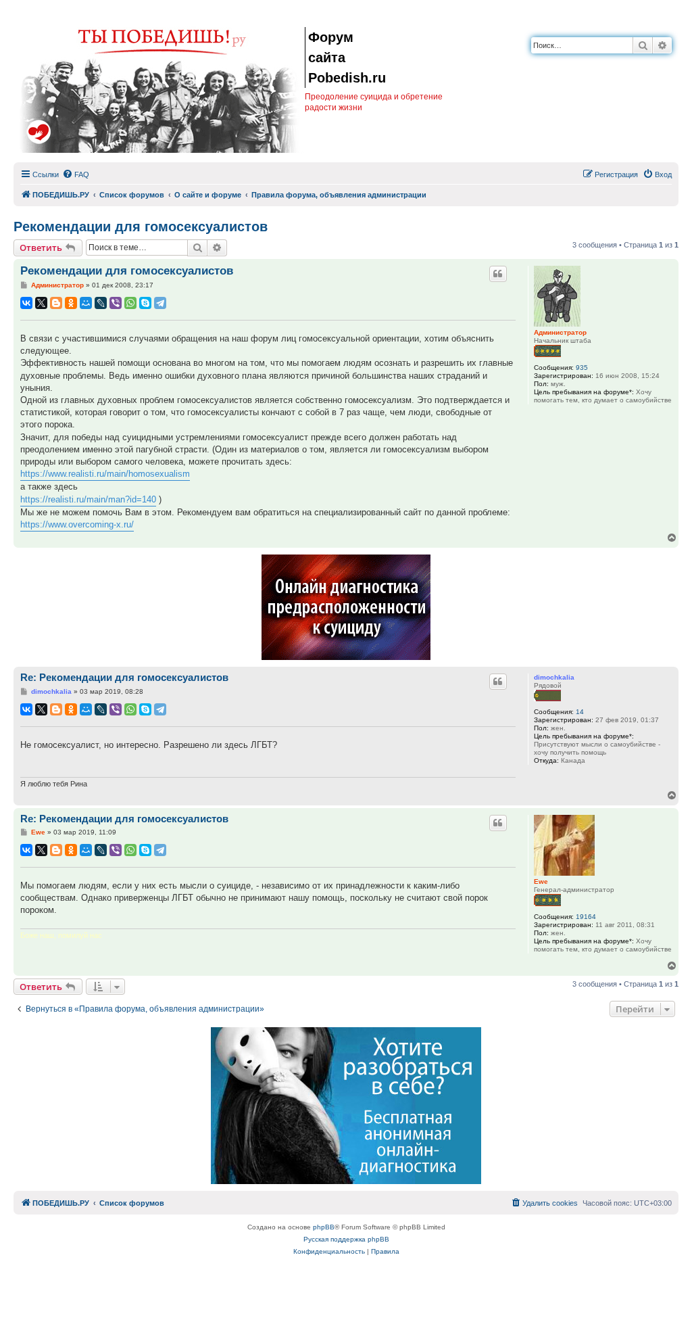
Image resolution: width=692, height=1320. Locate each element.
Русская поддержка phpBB (346, 1239)
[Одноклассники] (71, 303)
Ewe (541, 881)
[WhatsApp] (130, 303)
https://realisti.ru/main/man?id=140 (88, 499)
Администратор (560, 332)
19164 (586, 916)
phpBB (324, 1227)
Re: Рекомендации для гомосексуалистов (124, 677)
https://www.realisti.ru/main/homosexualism (105, 474)
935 (582, 367)
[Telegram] (160, 303)
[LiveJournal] (101, 303)
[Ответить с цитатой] (498, 274)
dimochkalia (554, 677)
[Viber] (115, 303)
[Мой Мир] (86, 303)
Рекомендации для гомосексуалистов (141, 226)
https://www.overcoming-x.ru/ (77, 524)
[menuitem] (75, 174)
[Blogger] (56, 303)
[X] (41, 303)
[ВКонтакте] (26, 303)
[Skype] (145, 303)
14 (580, 711)
